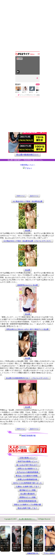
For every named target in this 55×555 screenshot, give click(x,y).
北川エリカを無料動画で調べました (27, 483)
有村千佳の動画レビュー (27, 462)
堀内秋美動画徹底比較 (27, 501)
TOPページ (21, 196)
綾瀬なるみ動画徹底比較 (27, 480)
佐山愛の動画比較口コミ (27, 155)
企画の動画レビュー (27, 458)
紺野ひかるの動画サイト (27, 469)
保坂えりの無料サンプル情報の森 (27, 505)
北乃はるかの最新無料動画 (27, 472)
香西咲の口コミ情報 (27, 497)
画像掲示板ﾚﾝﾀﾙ (32, 553)
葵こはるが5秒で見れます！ (27, 465)
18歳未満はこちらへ (27, 165)
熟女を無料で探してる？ (27, 508)
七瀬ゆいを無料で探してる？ (27, 487)
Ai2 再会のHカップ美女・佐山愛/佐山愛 (27, 201)
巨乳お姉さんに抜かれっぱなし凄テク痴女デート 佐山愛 (27, 329)
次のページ (34, 196)
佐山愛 (27, 230)
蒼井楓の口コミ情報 (27, 490)
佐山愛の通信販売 (27, 494)
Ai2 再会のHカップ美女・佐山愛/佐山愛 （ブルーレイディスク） (27, 241)
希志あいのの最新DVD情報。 (27, 476)
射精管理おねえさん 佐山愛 (27, 285)
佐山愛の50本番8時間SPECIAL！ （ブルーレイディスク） (27, 378)
